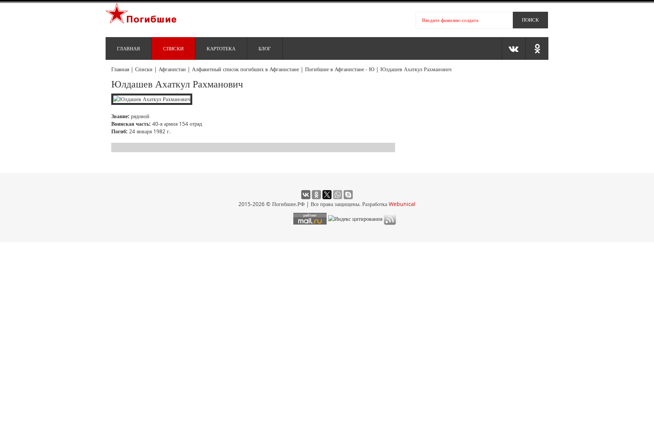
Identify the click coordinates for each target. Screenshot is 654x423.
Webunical (402, 204)
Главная (128, 48)
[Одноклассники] (316, 194)
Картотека (221, 48)
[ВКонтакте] (305, 194)
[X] (327, 194)
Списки (173, 48)
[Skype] (348, 194)
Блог (264, 48)
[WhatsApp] (337, 194)
